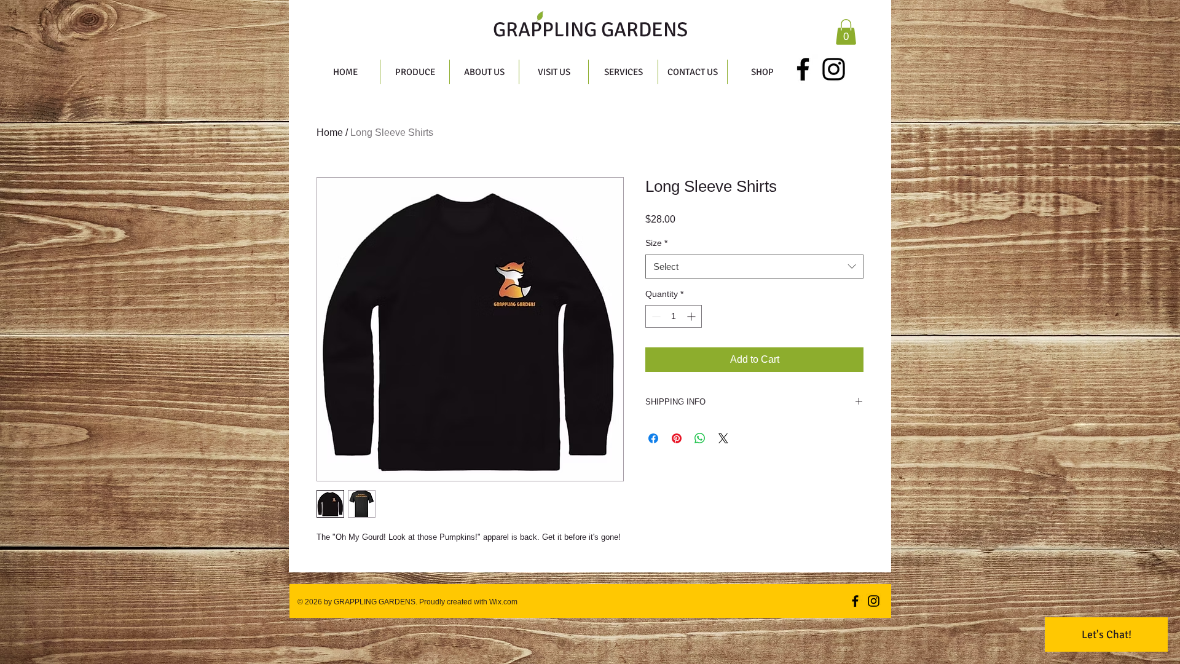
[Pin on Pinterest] (676, 438)
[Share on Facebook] (653, 438)
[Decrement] (655, 316)
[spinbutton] (674, 316)
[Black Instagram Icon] (834, 69)
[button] (846, 32)
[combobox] (754, 267)
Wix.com (502, 602)
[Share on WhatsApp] (700, 438)
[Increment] (692, 316)
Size (656, 243)
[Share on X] (723, 438)
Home (330, 132)
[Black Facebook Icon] (803, 69)
